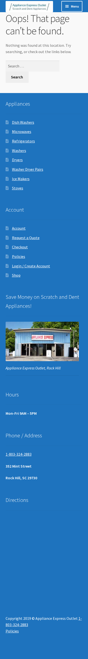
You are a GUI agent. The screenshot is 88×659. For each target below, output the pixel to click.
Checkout (20, 247)
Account (19, 228)
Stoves (17, 188)
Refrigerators (23, 141)
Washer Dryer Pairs (27, 169)
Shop (16, 275)
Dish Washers (23, 122)
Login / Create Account (31, 266)
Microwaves (21, 131)
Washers (19, 150)
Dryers (17, 159)
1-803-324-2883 (19, 454)
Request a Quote (26, 237)
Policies (18, 256)
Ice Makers (21, 178)
